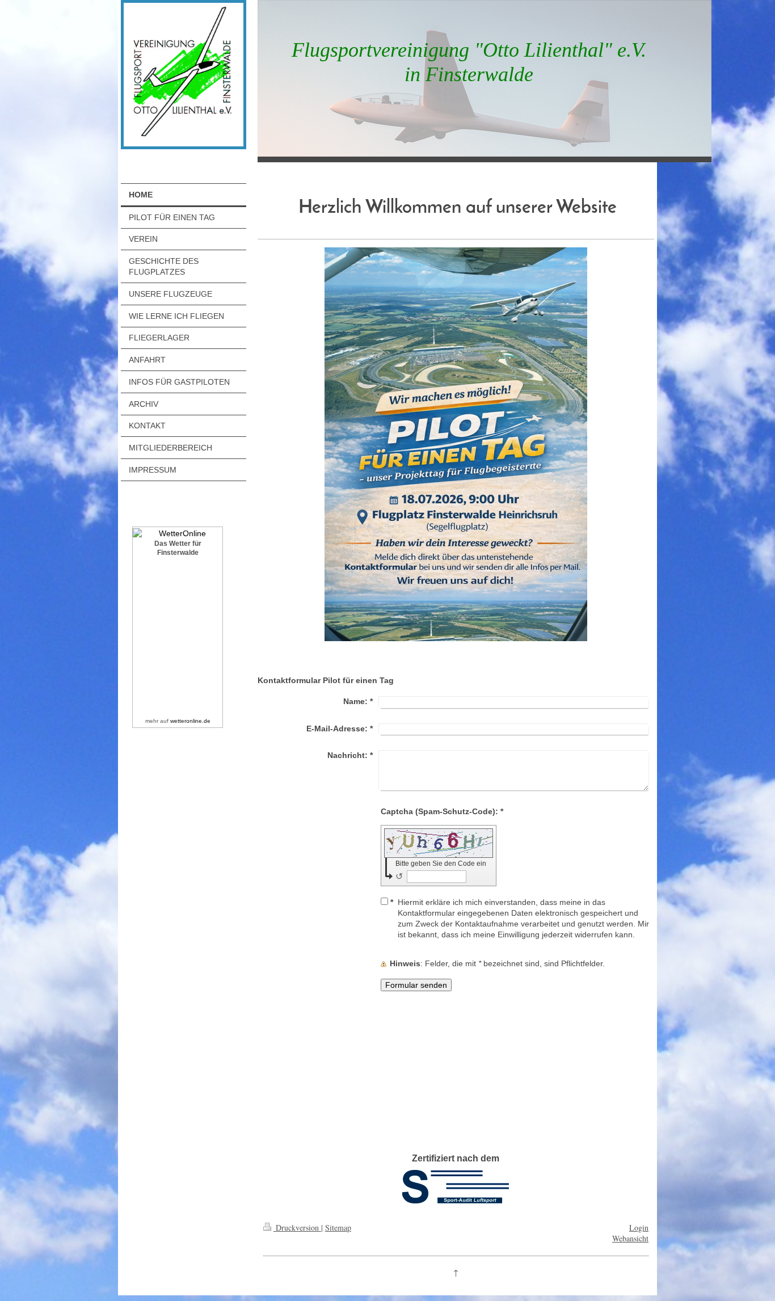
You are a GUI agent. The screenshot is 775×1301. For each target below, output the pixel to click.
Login (638, 1227)
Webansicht (630, 1238)
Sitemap (338, 1227)
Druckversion (297, 1227)
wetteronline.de (190, 721)
